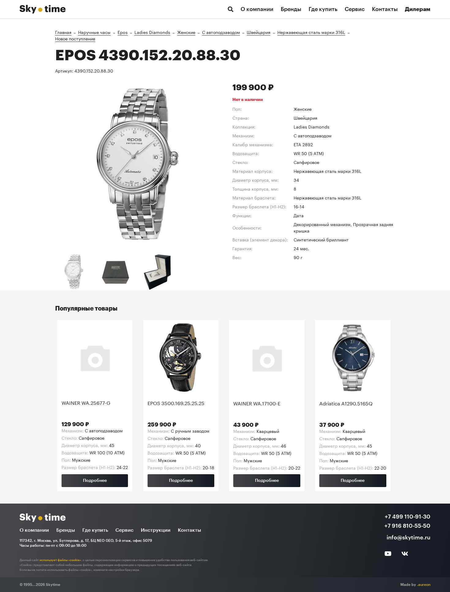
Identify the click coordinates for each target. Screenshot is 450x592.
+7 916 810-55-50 (407, 526)
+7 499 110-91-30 (407, 516)
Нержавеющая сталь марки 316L (311, 31)
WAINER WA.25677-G (86, 402)
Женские (186, 31)
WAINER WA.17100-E (256, 403)
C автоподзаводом (221, 31)
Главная (63, 31)
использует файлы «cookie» (60, 560)
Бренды (291, 9)
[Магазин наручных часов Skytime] (43, 7)
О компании (257, 9)
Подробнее (95, 480)
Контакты (385, 9)
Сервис (355, 9)
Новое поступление (75, 38)
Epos (123, 31)
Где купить (323, 9)
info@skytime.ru (408, 537)
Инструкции (156, 530)
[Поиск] (230, 9)
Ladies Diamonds (152, 31)
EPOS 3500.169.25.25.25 (176, 403)
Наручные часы (94, 31)
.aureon (423, 584)
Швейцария (258, 31)
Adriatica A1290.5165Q (346, 403)
